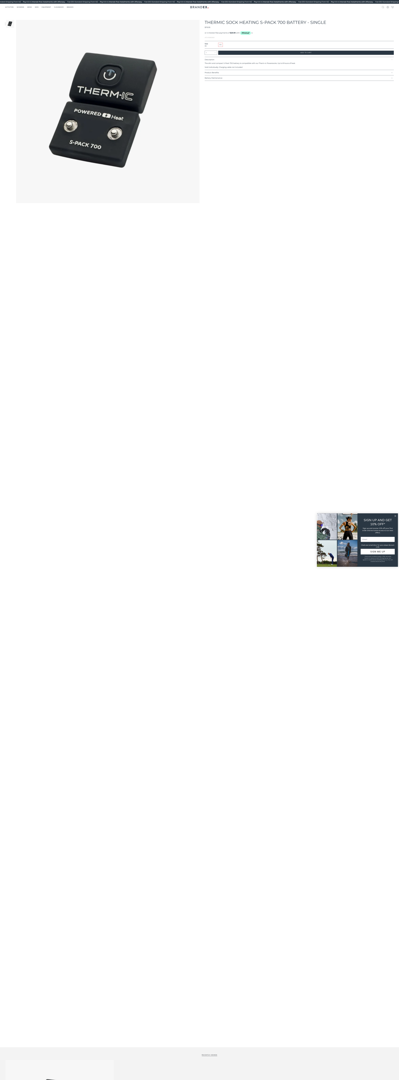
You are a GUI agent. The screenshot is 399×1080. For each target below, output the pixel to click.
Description (209, 60)
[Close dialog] (395, 516)
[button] (9, 7)
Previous (16, 112)
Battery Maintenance (213, 78)
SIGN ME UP (377, 551)
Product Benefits (212, 73)
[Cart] (392, 7)
